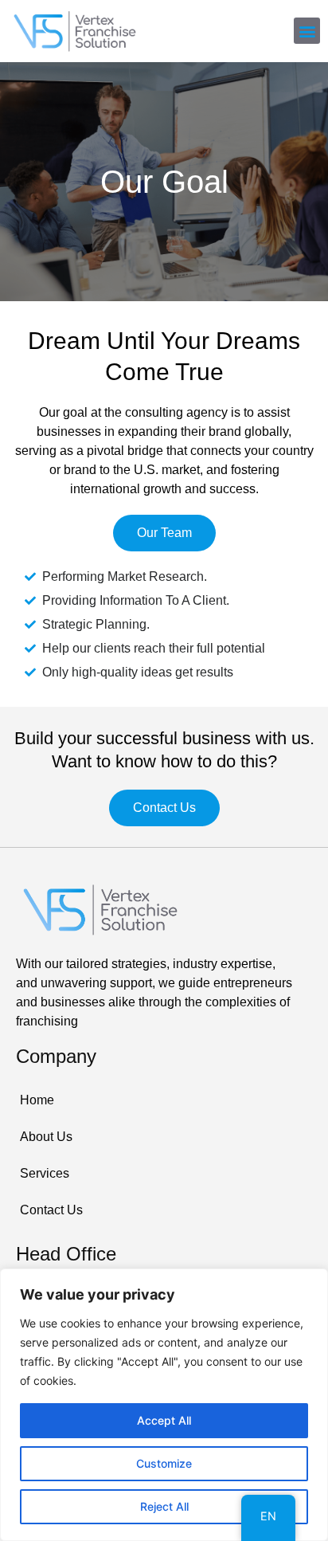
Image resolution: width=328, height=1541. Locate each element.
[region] (164, 1404)
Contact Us (51, 1210)
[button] (307, 31)
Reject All (164, 1506)
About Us (46, 1136)
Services (44, 1173)
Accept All (164, 1420)
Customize (164, 1463)
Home (37, 1100)
